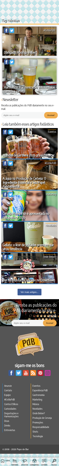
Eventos (51, 61)
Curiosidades (10, 408)
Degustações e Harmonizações (11, 415)
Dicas (6, 420)
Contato (8, 390)
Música (36, 404)
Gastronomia (38, 394)
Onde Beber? (49, 256)
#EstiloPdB (49, 30)
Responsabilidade (41, 427)
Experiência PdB (40, 390)
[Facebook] (6, 32)
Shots (35, 431)
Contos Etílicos (11, 404)
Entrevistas (9, 430)
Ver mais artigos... (29, 292)
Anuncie (8, 385)
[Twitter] (11, 32)
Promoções (38, 422)
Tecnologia (38, 436)
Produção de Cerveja (42, 417)
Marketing (51, 194)
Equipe (7, 394)
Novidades (51, 225)
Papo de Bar (29, 4)
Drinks (7, 425)
